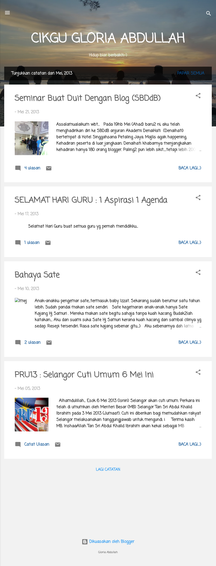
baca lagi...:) (190, 168)
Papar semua (190, 73)
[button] (198, 96)
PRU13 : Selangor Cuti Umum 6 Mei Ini (84, 375)
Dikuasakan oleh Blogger (111, 542)
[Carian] (208, 14)
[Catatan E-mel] (49, 170)
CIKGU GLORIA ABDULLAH (108, 39)
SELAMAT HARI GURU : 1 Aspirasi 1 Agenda (91, 200)
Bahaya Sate (37, 275)
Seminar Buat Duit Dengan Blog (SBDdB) (88, 98)
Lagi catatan (108, 470)
